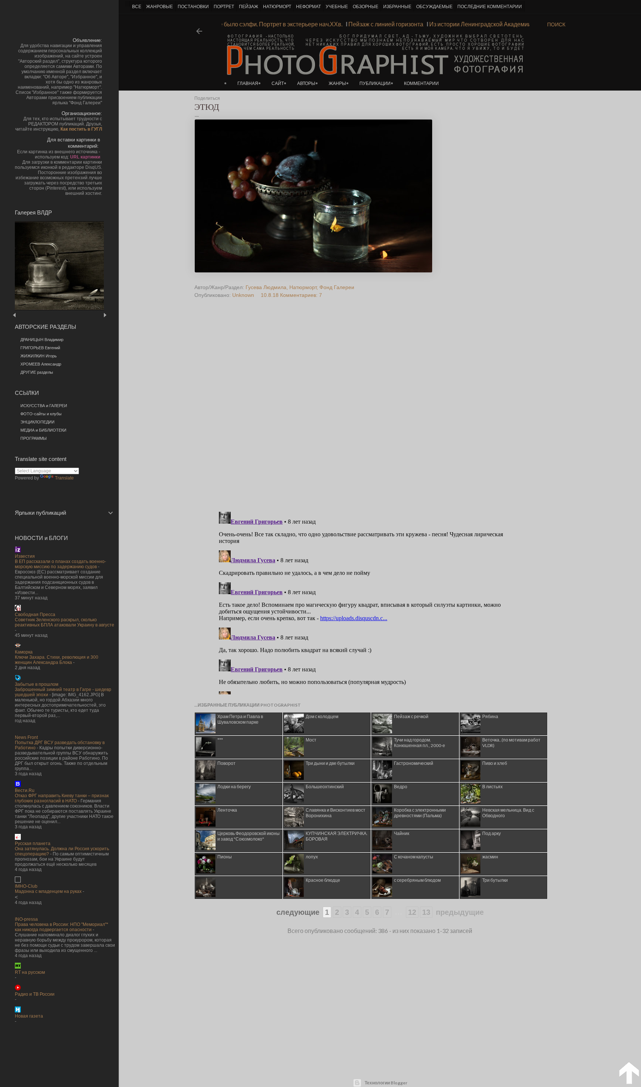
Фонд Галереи (336, 287)
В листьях (492, 786)
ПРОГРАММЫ (33, 438)
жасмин (490, 857)
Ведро (400, 786)
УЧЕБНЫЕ (337, 6)
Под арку (491, 833)
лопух (312, 857)
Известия (25, 556)
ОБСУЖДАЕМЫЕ (434, 6)
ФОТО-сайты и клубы (41, 414)
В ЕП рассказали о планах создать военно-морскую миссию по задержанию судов (60, 564)
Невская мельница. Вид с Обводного (508, 812)
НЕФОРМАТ (308, 6)
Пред (25, 315)
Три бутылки (495, 880)
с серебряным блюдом (417, 880)
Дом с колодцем (322, 716)
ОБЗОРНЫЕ (365, 6)
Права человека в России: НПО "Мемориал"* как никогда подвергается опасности (61, 927)
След (104, 315)
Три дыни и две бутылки (330, 763)
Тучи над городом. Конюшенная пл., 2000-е (419, 742)
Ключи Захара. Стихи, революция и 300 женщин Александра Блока (56, 660)
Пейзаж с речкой (411, 716)
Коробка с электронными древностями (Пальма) (420, 812)
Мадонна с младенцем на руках (48, 891)
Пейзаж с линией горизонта (396, 23)
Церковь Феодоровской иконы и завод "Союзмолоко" (248, 836)
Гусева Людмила (266, 287)
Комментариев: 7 (301, 295)
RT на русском (30, 972)
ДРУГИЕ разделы (36, 372)
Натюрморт (302, 287)
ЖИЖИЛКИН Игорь (38, 356)
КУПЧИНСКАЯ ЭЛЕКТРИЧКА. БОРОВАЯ (337, 836)
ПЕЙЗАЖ (248, 6)
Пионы (224, 857)
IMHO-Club (26, 886)
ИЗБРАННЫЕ (397, 6)
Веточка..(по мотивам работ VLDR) (511, 742)
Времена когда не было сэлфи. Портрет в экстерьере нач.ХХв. (269, 23)
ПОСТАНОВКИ (193, 6)
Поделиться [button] (207, 98)
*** (220, 740)
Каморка (24, 652)
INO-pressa (26, 919)
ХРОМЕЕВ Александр (40, 364)
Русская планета (32, 843)
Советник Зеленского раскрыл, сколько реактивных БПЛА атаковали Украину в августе (64, 622)
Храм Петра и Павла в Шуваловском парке (240, 719)
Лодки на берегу (234, 786)
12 (412, 912)
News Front (26, 737)
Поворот (226, 763)
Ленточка (227, 810)
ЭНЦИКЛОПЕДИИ (37, 422)
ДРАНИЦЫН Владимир (41, 339)
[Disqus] (366, 410)
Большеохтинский (325, 786)
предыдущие (460, 912)
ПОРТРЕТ (224, 6)
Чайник (401, 833)
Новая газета (29, 1016)
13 (426, 912)
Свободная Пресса (35, 614)
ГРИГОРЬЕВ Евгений (40, 348)
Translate (64, 478)
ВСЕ (136, 6)
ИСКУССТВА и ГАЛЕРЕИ (43, 405)
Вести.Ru (24, 790)
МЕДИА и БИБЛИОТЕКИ (43, 430)
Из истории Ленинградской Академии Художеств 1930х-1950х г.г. (528, 23)
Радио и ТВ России (35, 994)
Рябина (490, 716)
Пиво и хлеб (494, 763)
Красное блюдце (323, 880)
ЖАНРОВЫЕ (159, 6)
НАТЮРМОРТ (277, 6)
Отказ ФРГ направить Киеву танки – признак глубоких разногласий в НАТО (62, 798)
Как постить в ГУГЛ (81, 129)
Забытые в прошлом (36, 684)
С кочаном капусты (413, 857)
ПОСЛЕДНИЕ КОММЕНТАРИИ (489, 6)
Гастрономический (413, 763)
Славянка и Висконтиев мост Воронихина (335, 812)
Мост (311, 740)
